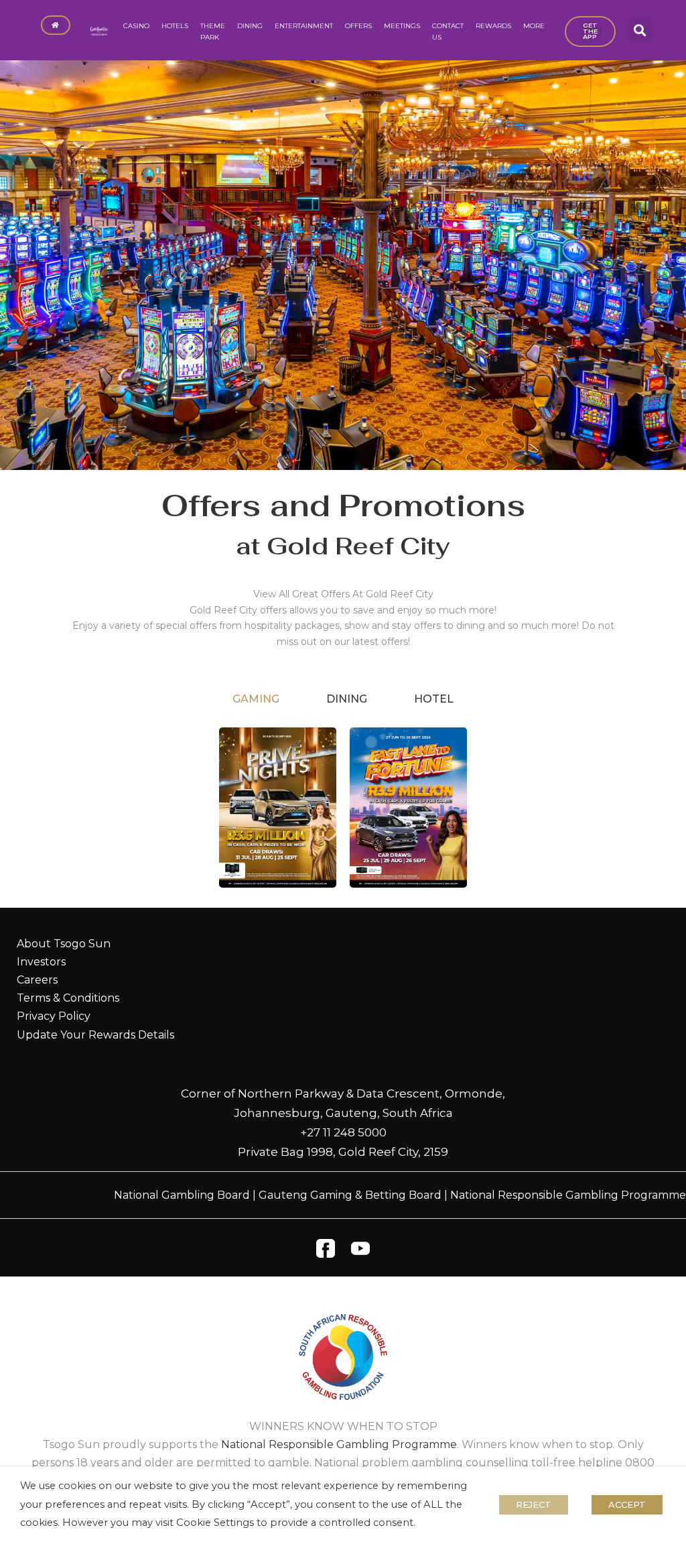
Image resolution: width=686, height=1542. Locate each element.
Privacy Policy (53, 1016)
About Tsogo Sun (64, 943)
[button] (640, 30)
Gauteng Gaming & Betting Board (350, 1195)
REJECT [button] (533, 1504)
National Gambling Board (182, 1195)
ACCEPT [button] (627, 1504)
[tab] (256, 699)
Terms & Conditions (68, 998)
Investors (41, 961)
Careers (37, 979)
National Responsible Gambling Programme (568, 1195)
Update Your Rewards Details (95, 1034)
